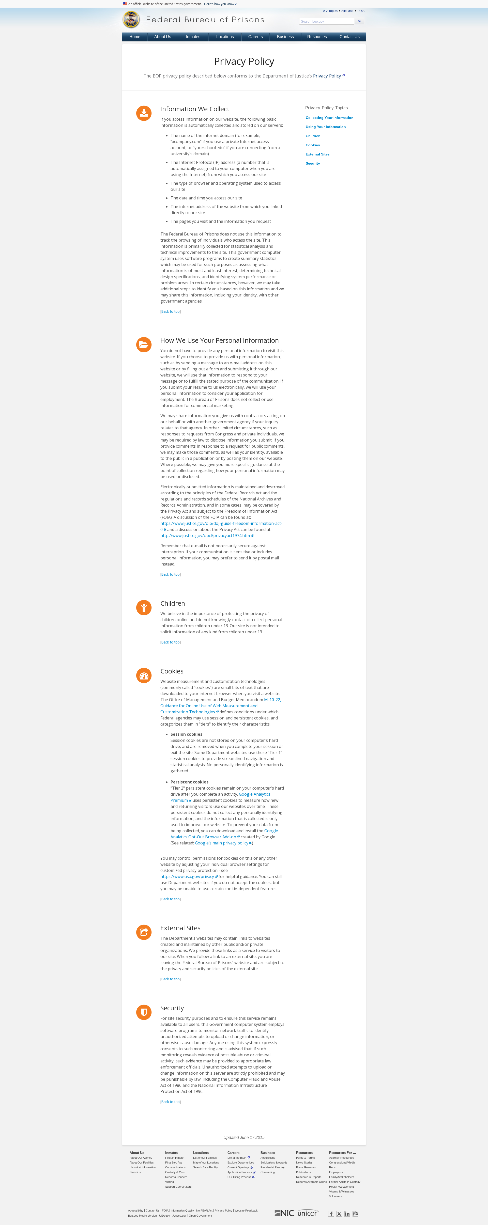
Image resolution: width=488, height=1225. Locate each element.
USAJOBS (355, 1214)
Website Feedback (246, 1210)
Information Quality (182, 1210)
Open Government (200, 1215)
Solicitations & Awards (274, 1162)
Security (313, 163)
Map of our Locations (206, 1162)
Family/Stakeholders (341, 1177)
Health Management (341, 1186)
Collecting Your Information (330, 118)
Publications (303, 1172)
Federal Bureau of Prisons (193, 19)
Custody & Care (175, 1172)
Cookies (313, 145)
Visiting (169, 1181)
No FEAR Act (204, 1210)
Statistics (135, 1172)
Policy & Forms (305, 1157)
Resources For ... (342, 1153)
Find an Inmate (174, 1157)
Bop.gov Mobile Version (142, 1215)
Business (285, 37)
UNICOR (308, 1212)
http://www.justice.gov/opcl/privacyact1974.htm (205, 535)
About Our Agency (141, 1157)
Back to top (170, 311)
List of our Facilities (205, 1157)
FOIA (361, 11)
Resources (317, 37)
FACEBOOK (331, 1214)
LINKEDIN (347, 1214)
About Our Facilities (142, 1162)
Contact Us (350, 37)
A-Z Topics (330, 11)
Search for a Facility (205, 1167)
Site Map (347, 11)
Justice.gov (179, 1215)
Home (134, 37)
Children (313, 136)
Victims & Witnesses (341, 1191)
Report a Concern (176, 1177)
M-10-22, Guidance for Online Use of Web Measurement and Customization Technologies (220, 706)
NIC (284, 1213)
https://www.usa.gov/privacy (187, 876)
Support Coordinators (178, 1186)
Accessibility (135, 1210)
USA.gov (164, 1215)
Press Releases (306, 1167)
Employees (336, 1172)
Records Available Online (311, 1181)
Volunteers (335, 1196)
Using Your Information (326, 127)
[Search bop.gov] (359, 21)
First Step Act (173, 1162)
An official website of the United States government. (181, 4)
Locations (225, 37)
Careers (255, 37)
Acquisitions (268, 1157)
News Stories (304, 1162)
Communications (175, 1167)
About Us (162, 37)
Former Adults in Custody (344, 1181)
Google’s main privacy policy (221, 843)
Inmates (193, 37)
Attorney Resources (341, 1157)
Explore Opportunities (240, 1162)
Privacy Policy (327, 76)
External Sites (318, 154)
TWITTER (339, 1214)
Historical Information (143, 1167)
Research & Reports (309, 1177)
